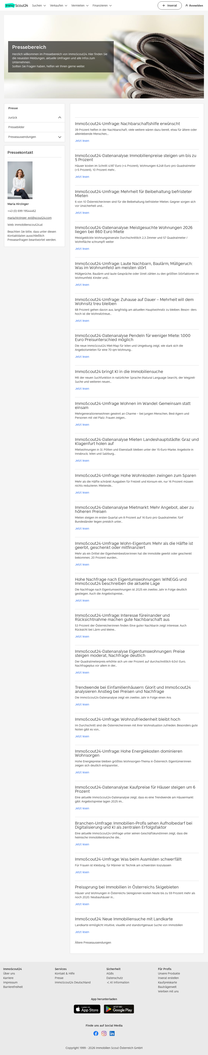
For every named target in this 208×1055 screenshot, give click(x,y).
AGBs (110, 973)
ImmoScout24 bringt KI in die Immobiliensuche (119, 371)
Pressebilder (16, 127)
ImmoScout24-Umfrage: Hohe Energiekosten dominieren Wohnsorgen (128, 753)
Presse (59, 978)
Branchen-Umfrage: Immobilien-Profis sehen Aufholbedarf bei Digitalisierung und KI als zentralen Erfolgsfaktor (133, 825)
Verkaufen (56, 5)
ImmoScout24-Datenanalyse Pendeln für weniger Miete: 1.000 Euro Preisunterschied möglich (133, 337)
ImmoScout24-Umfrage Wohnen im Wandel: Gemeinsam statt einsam (133, 405)
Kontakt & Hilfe (65, 973)
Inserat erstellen (168, 978)
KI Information (119, 982)
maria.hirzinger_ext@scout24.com (30, 217)
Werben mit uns (168, 991)
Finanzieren (100, 5)
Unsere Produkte (169, 973)
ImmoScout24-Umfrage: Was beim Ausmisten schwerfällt (128, 859)
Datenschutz (114, 978)
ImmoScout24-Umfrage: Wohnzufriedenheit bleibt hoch (127, 719)
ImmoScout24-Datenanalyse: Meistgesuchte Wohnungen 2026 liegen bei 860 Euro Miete (134, 229)
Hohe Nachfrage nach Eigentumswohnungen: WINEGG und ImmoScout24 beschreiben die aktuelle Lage (131, 581)
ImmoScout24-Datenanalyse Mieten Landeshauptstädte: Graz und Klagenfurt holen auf (137, 441)
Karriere (8, 978)
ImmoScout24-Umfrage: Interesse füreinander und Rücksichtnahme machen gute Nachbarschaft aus (122, 617)
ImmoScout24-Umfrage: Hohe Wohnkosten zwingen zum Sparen (135, 475)
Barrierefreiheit (13, 987)
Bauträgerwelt (167, 987)
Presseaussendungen (22, 136)
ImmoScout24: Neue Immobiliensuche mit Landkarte (124, 918)
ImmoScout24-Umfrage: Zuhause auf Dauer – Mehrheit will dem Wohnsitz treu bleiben (134, 301)
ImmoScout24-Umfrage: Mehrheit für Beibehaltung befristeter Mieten (133, 193)
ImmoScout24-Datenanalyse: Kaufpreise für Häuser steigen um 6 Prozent (135, 789)
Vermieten (77, 5)
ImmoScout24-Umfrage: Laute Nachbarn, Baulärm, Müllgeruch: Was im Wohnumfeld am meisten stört (133, 265)
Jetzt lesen (82, 140)
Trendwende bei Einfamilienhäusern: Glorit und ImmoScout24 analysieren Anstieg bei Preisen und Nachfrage (133, 689)
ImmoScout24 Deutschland (73, 982)
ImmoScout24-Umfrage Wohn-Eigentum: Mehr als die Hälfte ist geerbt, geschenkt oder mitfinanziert (134, 545)
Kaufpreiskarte (167, 982)
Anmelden (196, 5)
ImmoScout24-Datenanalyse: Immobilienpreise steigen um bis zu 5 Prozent (135, 157)
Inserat (172, 5)
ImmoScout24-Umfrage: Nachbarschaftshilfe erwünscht (127, 123)
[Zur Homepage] (17, 5)
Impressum (10, 982)
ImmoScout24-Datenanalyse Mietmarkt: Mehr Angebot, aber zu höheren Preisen (134, 509)
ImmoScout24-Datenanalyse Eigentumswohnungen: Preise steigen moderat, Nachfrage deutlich (130, 653)
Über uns (9, 973)
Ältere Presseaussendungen (93, 942)
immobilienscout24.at (29, 224)
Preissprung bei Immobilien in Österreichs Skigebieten (127, 886)
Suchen (37, 5)
